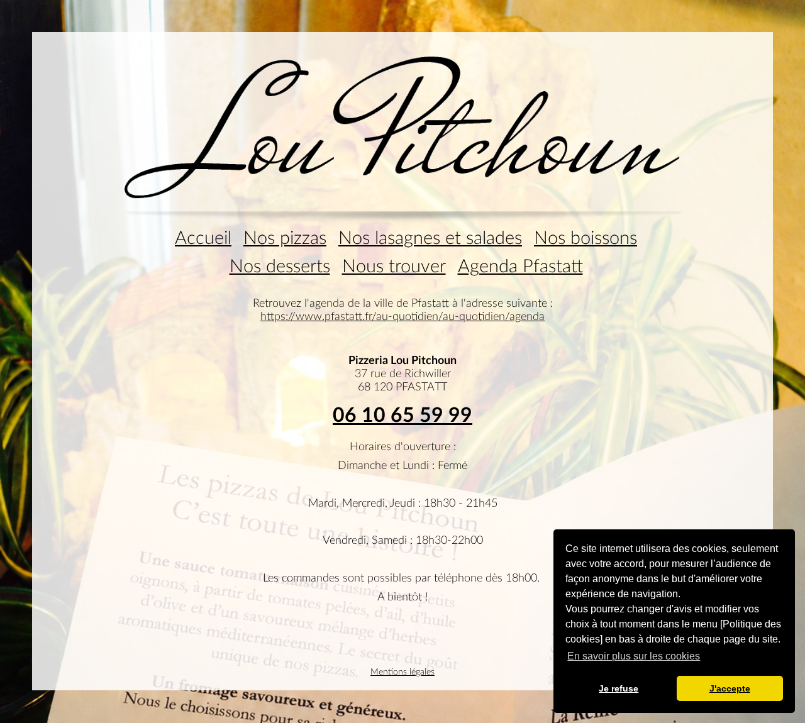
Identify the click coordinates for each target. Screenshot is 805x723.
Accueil (203, 238)
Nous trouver (394, 267)
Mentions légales (402, 671)
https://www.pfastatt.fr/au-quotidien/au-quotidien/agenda (402, 316)
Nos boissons (585, 238)
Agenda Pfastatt (520, 267)
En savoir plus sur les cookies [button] (633, 656)
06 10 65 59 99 (402, 416)
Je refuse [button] (618, 688)
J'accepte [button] (729, 688)
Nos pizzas (284, 238)
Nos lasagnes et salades (430, 238)
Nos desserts (280, 267)
